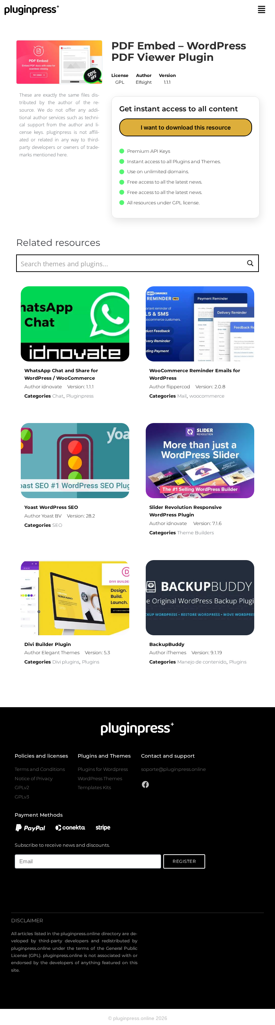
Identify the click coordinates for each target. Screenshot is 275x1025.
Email (20, 850)
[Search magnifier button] (250, 263)
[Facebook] (145, 784)
